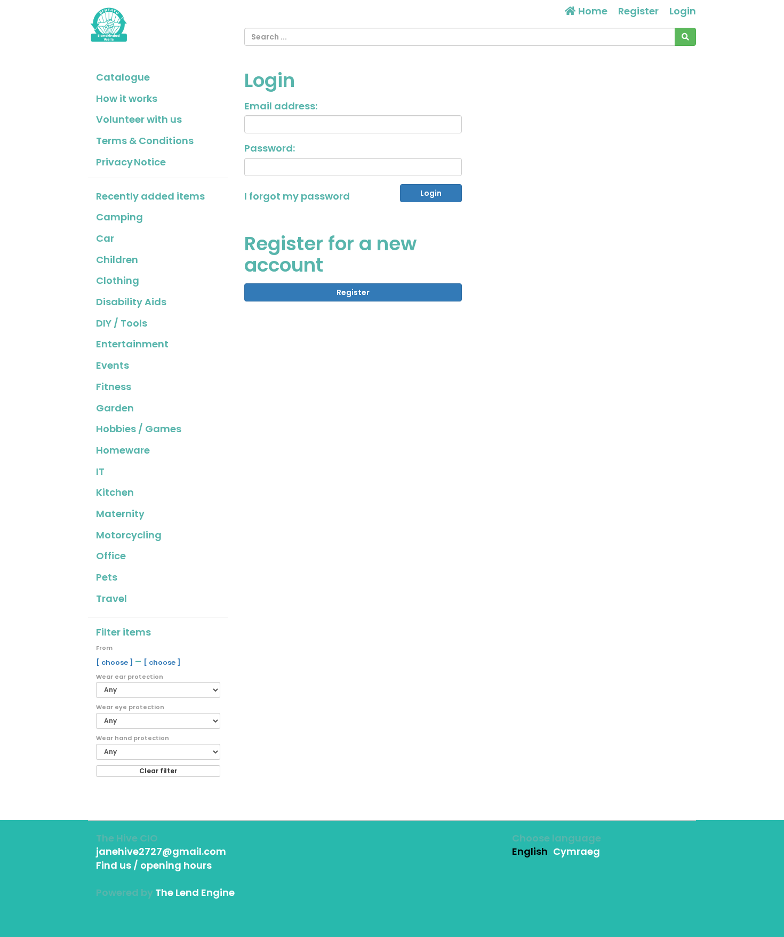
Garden (115, 408)
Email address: (280, 106)
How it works (126, 98)
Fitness (113, 386)
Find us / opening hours (154, 865)
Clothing (117, 280)
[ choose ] (115, 662)
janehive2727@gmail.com (161, 851)
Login (682, 11)
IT (100, 471)
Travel (111, 598)
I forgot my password (297, 196)
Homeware (123, 450)
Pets (106, 577)
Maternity (120, 513)
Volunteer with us (139, 119)
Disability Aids (131, 301)
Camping (119, 217)
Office (111, 555)
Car (105, 238)
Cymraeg (576, 851)
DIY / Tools (121, 323)
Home (591, 11)
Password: (269, 148)
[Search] (685, 37)
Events (112, 365)
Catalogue (123, 77)
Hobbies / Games (138, 428)
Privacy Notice (131, 162)
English (530, 851)
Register (638, 11)
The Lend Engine (195, 892)
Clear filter (158, 770)
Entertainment (132, 344)
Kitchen (115, 492)
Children (117, 259)
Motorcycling (129, 535)
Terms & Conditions (145, 140)
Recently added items (150, 196)
